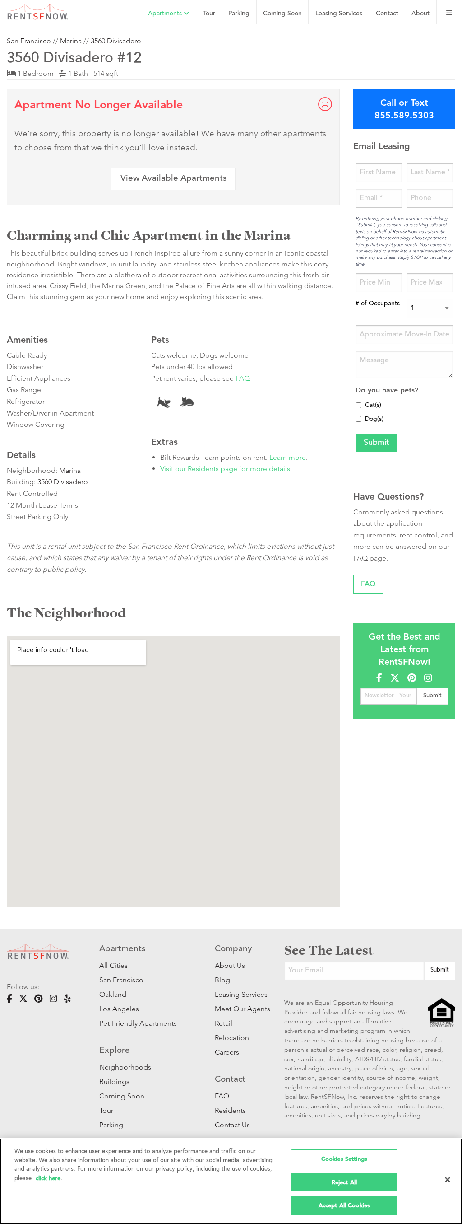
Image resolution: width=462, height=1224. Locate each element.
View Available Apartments (173, 178)
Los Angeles (119, 1008)
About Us (230, 965)
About (420, 13)
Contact (387, 13)
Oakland (112, 994)
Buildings (114, 1081)
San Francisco (29, 41)
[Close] (447, 1180)
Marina (71, 41)
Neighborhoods (125, 1067)
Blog (222, 980)
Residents (230, 1110)
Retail (223, 1023)
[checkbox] (358, 405)
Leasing (338, 13)
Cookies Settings (344, 1159)
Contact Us (232, 1125)
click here (48, 1178)
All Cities (113, 965)
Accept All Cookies (344, 1205)
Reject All (344, 1182)
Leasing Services (236, 994)
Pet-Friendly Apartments (138, 1023)
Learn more (287, 457)
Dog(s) (374, 419)
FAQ (243, 378)
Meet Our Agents (236, 1008)
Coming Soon (282, 13)
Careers (227, 1052)
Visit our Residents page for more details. (226, 468)
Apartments (166, 13)
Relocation (232, 1037)
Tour (209, 13)
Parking (238, 13)
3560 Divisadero (116, 41)
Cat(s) (373, 405)
